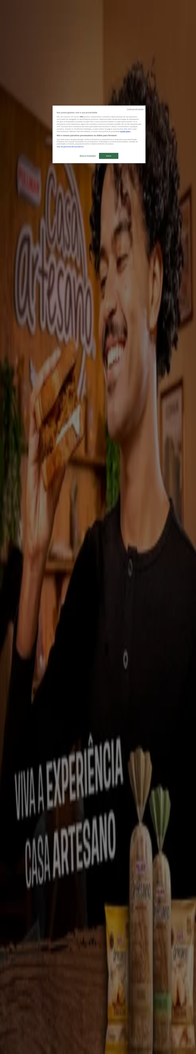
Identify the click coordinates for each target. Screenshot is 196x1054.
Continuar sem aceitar (135, 109)
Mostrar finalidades (88, 156)
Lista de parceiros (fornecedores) (70, 147)
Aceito (108, 156)
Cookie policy (125, 131)
